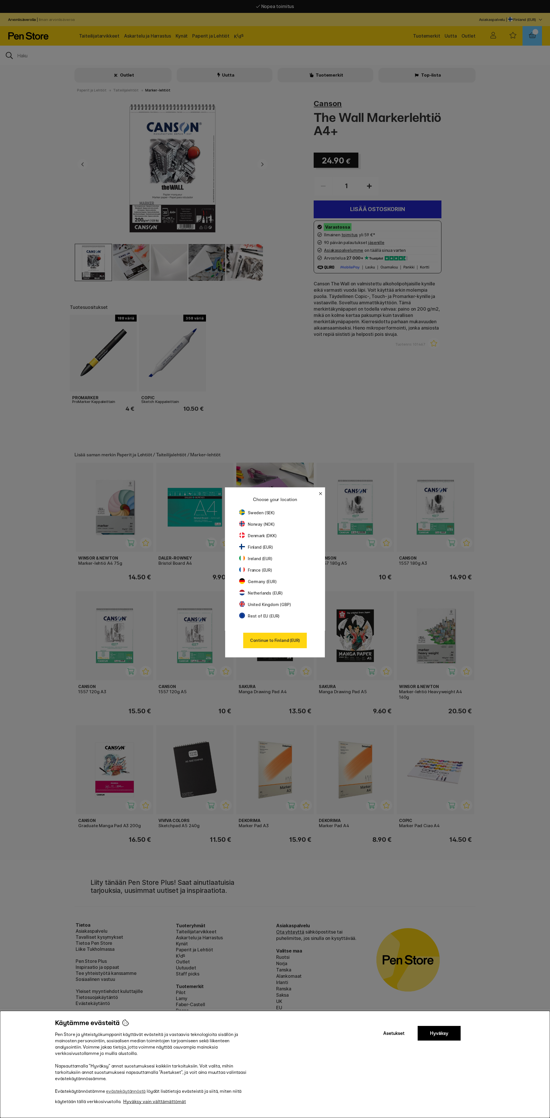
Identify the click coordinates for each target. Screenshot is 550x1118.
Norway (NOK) (261, 524)
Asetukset (393, 1033)
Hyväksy (439, 1033)
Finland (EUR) (260, 547)
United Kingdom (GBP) (269, 604)
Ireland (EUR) (260, 558)
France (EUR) (260, 570)
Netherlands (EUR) (265, 593)
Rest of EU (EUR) (264, 615)
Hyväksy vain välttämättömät (154, 1101)
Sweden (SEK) (261, 512)
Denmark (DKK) (262, 535)
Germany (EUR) (262, 581)
